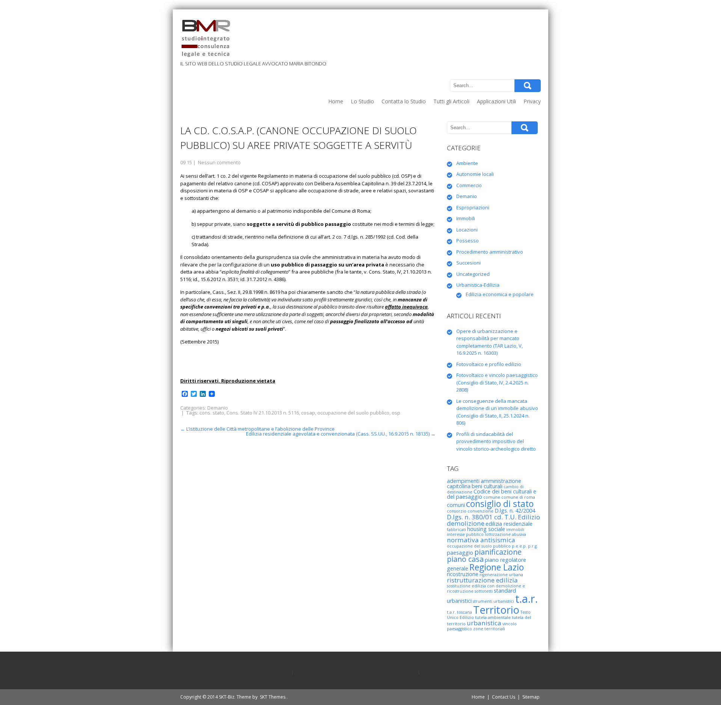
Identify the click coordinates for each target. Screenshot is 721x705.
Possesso (467, 240)
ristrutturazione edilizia (482, 580)
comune (491, 497)
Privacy (532, 101)
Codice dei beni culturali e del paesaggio (491, 494)
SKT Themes (272, 697)
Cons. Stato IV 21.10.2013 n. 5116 (262, 412)
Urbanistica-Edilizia (477, 284)
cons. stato (211, 412)
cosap (308, 412)
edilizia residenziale (509, 523)
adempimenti (463, 480)
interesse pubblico (465, 534)
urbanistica (484, 623)
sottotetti (484, 591)
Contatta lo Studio (404, 101)
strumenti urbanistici (493, 601)
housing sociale (486, 529)
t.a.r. (526, 598)
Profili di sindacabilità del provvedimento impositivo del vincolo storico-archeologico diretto (496, 441)
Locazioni (467, 229)
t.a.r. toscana (459, 612)
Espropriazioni (472, 207)
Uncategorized (473, 274)
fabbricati (456, 529)
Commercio (469, 185)
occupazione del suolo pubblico (353, 412)
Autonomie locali (475, 174)
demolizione (465, 523)
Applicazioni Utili (496, 101)
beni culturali (487, 486)
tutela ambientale (493, 617)
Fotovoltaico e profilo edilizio (488, 364)
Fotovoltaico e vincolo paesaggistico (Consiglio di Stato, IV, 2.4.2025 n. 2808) (497, 382)
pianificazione (498, 552)
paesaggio (460, 552)
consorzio (456, 511)
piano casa (465, 559)
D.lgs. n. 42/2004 (515, 510)
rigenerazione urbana (501, 574)
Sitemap (531, 697)
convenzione (480, 511)
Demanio (217, 407)
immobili (515, 529)
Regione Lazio (496, 567)
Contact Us (503, 697)
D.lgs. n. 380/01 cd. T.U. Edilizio (493, 517)
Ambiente (467, 163)
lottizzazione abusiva (505, 534)
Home (335, 101)
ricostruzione (462, 574)
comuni (456, 504)
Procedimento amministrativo (489, 251)
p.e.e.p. (519, 546)
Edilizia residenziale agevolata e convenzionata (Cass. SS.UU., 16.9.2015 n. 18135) (341, 433)
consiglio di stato (500, 504)
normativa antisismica (481, 540)
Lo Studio (362, 101)
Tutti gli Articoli (451, 101)
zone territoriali (489, 628)
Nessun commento (219, 162)
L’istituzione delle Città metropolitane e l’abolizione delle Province (257, 428)
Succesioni (468, 262)
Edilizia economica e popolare (500, 294)
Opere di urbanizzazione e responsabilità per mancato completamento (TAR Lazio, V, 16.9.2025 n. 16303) (489, 342)
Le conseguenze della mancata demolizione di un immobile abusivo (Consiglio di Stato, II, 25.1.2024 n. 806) (497, 412)
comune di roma (518, 497)
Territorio (496, 610)
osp (396, 412)
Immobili (465, 218)
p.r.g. (533, 546)
